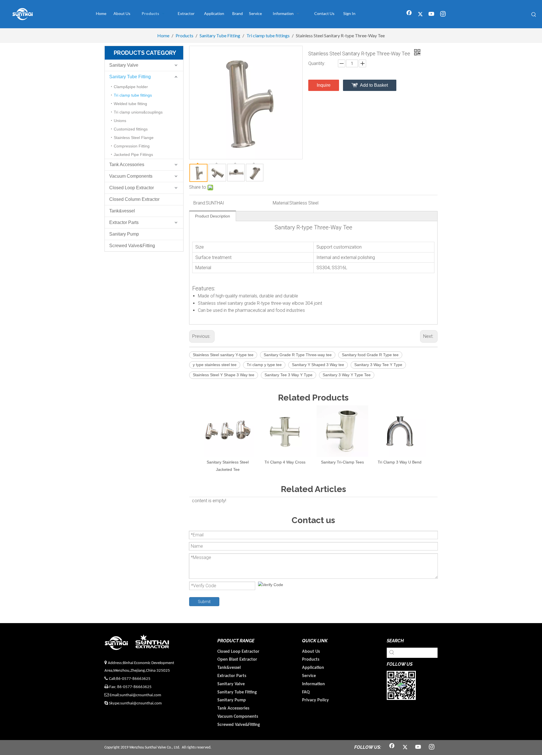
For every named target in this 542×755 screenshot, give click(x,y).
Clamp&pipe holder (131, 86)
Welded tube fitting (130, 103)
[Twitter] (420, 14)
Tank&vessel (122, 210)
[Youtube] (431, 14)
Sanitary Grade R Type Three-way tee (298, 355)
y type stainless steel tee (215, 364)
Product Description (212, 216)
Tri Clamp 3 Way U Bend (399, 462)
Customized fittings (131, 129)
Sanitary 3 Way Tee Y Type (378, 364)
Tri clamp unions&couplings (138, 112)
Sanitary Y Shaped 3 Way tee (318, 364)
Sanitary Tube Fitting (130, 76)
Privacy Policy (315, 700)
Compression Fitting (132, 146)
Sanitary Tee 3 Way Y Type (288, 375)
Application (313, 667)
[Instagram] (442, 14)
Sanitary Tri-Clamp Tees (342, 462)
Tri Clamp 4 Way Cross (285, 462)
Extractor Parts (124, 222)
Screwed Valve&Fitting (132, 245)
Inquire (324, 85)
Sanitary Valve (123, 65)
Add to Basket (374, 85)
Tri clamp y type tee (264, 364)
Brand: (199, 203)
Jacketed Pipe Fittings (133, 154)
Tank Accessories (126, 164)
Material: (281, 203)
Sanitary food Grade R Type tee (370, 355)
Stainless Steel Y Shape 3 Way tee (223, 375)
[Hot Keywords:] (534, 15)
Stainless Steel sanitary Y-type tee (223, 355)
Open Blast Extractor (237, 659)
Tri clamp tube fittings (133, 95)
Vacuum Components (130, 176)
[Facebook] (409, 14)
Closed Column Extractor (134, 199)
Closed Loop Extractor (131, 187)
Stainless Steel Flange (134, 137)
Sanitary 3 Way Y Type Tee (347, 375)
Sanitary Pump (124, 234)
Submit (204, 601)
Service (309, 676)
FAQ (306, 692)
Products (310, 659)
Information (313, 684)
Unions (120, 120)
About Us (311, 651)
